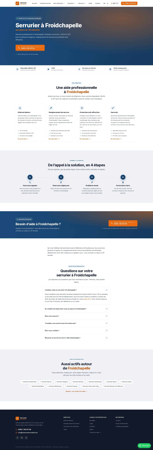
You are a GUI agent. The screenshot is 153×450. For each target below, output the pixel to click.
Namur (92, 429)
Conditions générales (122, 426)
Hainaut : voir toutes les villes (76, 391)
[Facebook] (17, 437)
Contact (118, 420)
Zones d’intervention (122, 423)
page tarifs (87, 299)
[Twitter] (26, 437)
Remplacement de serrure (71, 423)
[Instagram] (22, 437)
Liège (91, 423)
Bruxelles (92, 420)
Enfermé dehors (68, 420)
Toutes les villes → (95, 432)
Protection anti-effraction (71, 426)
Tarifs (65, 429)
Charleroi (92, 426)
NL (108, 3)
